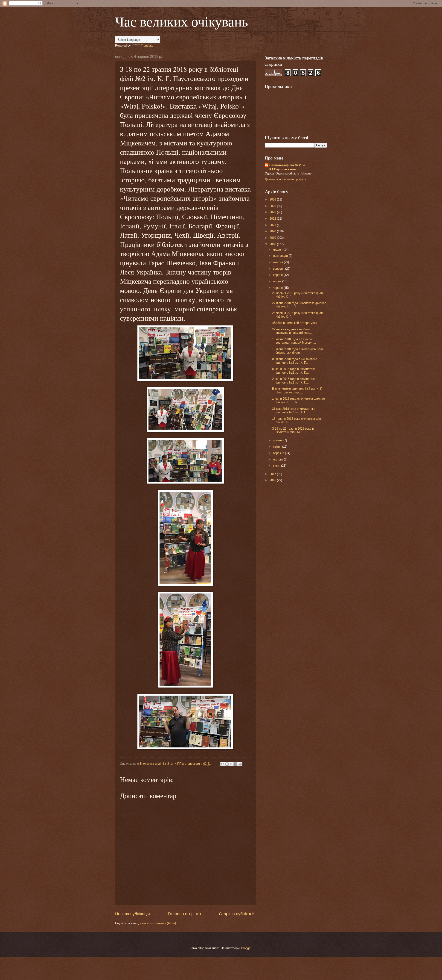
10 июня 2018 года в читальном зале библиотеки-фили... (298, 350)
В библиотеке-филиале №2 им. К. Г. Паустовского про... (297, 390)
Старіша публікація (237, 914)
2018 (273, 244)
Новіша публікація (132, 914)
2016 (273, 480)
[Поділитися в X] (231, 764)
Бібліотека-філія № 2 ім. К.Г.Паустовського (287, 167)
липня (277, 281)
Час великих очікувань (181, 21)
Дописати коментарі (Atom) (157, 923)
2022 (273, 218)
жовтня (278, 262)
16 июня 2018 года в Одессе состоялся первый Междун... (294, 340)
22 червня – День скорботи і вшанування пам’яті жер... (292, 331)
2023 (273, 212)
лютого (278, 459)
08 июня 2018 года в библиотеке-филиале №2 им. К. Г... (295, 360)
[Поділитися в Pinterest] (240, 764)
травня (278, 440)
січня (277, 465)
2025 (273, 206)
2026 (273, 199)
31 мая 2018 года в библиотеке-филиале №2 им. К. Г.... (294, 410)
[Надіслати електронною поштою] (222, 764)
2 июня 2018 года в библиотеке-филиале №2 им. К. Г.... (294, 380)
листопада (281, 255)
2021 (273, 225)
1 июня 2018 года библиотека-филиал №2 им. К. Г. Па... (298, 400)
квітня (277, 446)
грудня (278, 249)
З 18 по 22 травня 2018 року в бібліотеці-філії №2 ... (293, 430)
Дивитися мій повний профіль (285, 179)
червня (278, 287)
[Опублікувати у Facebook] (235, 764)
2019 (273, 237)
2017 (273, 474)
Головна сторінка (184, 914)
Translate (147, 45)
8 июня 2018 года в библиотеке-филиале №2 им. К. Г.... (294, 370)
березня (279, 453)
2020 (273, 231)
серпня (278, 275)
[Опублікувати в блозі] (227, 764)
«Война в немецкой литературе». (295, 323)
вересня (279, 268)
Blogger (246, 948)
